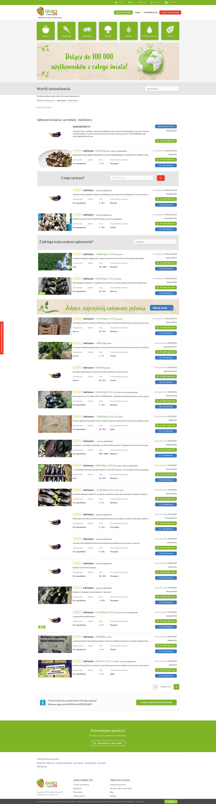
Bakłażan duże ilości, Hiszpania (84, 567)
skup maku (101, 763)
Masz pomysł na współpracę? (1, 338)
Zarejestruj (156, 2)
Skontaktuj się (167, 165)
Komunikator (151, 12)
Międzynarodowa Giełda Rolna (50, 18)
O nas (137, 12)
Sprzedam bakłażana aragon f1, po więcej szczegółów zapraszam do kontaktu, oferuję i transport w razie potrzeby (116, 494)
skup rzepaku (78, 763)
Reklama (113, 796)
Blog (132, 2)
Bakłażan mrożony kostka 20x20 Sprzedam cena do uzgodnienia (97, 219)
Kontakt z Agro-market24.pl (121, 788)
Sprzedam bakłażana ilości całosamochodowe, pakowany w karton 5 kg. (100, 372)
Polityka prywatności (118, 785)
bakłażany (73, 100)
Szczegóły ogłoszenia (167, 141)
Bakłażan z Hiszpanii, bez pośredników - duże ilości (92, 592)
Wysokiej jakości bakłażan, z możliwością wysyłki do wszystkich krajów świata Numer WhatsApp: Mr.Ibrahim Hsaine (117, 283)
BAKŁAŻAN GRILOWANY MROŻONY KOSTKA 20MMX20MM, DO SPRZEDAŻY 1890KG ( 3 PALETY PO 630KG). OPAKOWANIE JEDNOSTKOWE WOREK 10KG (137, 155)
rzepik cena (41, 763)
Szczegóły (139, 802)
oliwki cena (51, 763)
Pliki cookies (78, 792)
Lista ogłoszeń (123, 12)
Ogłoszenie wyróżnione (166, 126)
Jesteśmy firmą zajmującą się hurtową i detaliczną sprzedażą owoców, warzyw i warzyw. (106, 543)
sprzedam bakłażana (64, 763)
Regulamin (77, 788)
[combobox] (162, 88)
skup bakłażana (90, 763)
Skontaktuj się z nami (110, 743)
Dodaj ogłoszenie (170, 12)
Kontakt (120, 2)
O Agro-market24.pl (81, 785)
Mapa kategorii (79, 796)
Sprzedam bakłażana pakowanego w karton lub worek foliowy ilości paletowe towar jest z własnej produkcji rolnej (116, 347)
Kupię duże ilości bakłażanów (84, 616)
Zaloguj (143, 2)
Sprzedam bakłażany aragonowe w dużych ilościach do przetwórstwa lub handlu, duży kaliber (108, 258)
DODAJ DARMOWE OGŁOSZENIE (156, 702)
